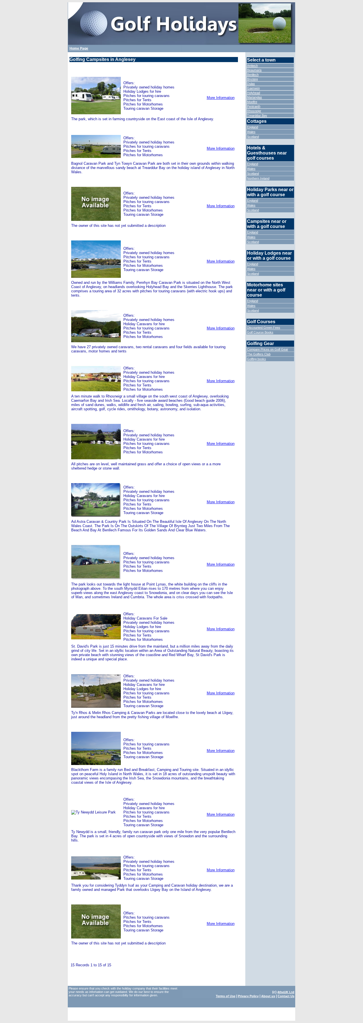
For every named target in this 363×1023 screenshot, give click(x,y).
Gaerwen (253, 88)
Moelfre (252, 101)
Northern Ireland (258, 178)
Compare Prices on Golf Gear (267, 349)
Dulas (251, 83)
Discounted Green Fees (263, 327)
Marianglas (254, 97)
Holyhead (253, 92)
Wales (251, 132)
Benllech (253, 74)
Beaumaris (254, 70)
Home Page (78, 48)
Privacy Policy (248, 996)
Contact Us (286, 996)
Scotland (253, 136)
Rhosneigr (254, 111)
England (252, 127)
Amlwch (252, 65)
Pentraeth (253, 106)
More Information (221, 98)
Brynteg (252, 79)
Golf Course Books (260, 332)
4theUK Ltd (285, 992)
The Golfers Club (259, 354)
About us (268, 996)
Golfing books (256, 359)
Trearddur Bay (257, 115)
